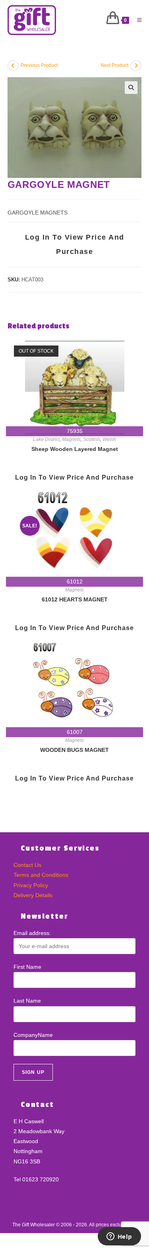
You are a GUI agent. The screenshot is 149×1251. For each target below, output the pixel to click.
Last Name (27, 1000)
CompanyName (33, 1035)
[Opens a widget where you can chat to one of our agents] (119, 1237)
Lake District (46, 439)
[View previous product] (13, 65)
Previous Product (39, 65)
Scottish (91, 439)
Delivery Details (33, 895)
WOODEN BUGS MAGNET (74, 750)
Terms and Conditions (41, 875)
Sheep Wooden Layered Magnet (74, 449)
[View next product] (135, 65)
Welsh (109, 439)
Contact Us (27, 865)
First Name (27, 967)
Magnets (71, 439)
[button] (131, 87)
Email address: (32, 933)
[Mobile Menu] (136, 20)
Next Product (114, 65)
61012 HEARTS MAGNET (75, 599)
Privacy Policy (31, 885)
